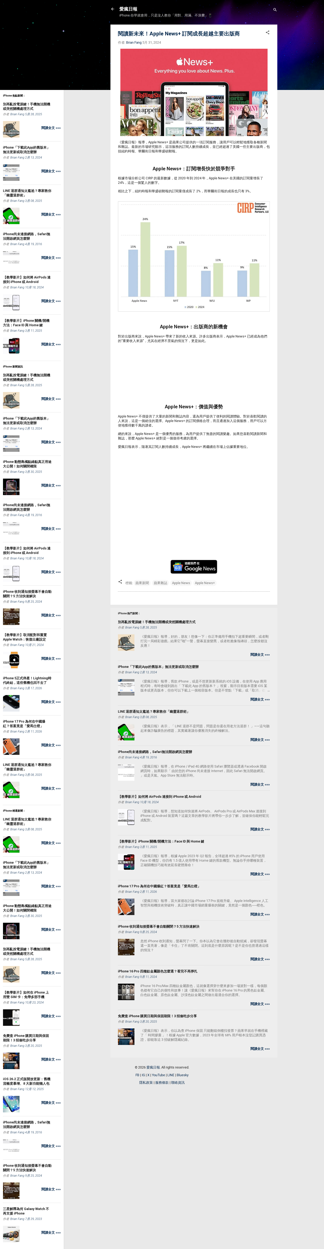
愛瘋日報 (128, 9)
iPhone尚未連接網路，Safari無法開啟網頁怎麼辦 (155, 752)
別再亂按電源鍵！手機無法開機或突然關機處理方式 (157, 622)
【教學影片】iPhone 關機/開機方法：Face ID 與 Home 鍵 (161, 841)
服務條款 (162, 1082)
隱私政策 (146, 1082)
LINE (170, 1075)
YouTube (158, 1075)
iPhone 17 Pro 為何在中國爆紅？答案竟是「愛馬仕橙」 (159, 886)
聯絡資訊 (178, 1082)
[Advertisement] (194, 373)
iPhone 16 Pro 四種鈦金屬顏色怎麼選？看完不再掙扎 (157, 971)
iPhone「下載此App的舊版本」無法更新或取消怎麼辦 (158, 667)
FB (137, 1075)
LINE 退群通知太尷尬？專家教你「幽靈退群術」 (154, 711)
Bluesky (183, 1075)
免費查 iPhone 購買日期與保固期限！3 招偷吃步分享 (157, 1016)
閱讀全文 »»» (260, 654)
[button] (267, 33)
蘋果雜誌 (160, 583)
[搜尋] (275, 10)
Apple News (181, 583)
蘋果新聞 (142, 583)
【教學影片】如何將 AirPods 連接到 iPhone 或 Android (159, 796)
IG (143, 1075)
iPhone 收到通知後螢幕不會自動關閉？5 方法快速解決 (159, 926)
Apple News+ (205, 583)
